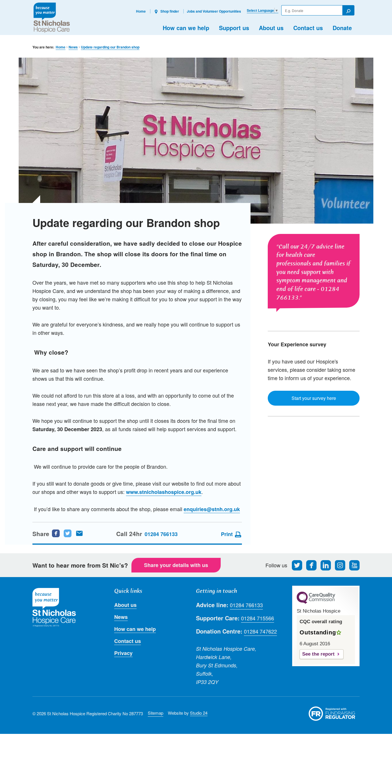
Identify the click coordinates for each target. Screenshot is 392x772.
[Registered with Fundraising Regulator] (332, 713)
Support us (234, 28)
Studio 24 (198, 713)
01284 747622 (260, 631)
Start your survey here (314, 398)
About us (271, 28)
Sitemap (155, 713)
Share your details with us (176, 565)
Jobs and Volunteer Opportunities (214, 11)
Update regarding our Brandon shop (110, 47)
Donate (342, 28)
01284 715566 (257, 618)
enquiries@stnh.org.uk (212, 509)
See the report (318, 654)
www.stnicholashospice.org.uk (163, 492)
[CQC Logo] (316, 602)
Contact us (308, 28)
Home (141, 11)
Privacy (123, 653)
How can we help (186, 28)
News (73, 47)
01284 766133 (161, 534)
